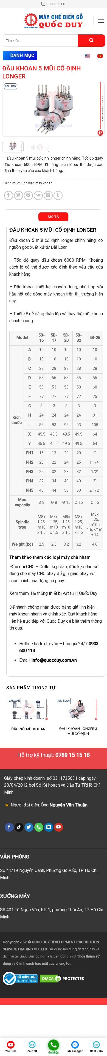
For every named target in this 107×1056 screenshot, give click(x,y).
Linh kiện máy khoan (36, 183)
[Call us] (38, 827)
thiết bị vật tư (61, 593)
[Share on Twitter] (18, 195)
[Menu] (101, 21)
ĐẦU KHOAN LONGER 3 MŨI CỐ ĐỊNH (78, 731)
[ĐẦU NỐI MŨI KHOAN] (28, 710)
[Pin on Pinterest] (28, 195)
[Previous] (11, 109)
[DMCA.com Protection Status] (63, 978)
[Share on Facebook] (8, 195)
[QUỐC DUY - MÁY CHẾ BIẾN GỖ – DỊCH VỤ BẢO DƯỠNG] (53, 21)
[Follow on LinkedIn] (48, 827)
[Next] (95, 109)
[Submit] (91, 40)
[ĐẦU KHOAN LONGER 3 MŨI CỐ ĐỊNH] (78, 710)
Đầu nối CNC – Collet (30, 566)
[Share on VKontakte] (38, 195)
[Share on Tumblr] (58, 195)
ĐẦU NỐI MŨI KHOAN (28, 729)
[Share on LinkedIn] (48, 195)
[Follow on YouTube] (58, 827)
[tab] (53, 216)
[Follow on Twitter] (28, 827)
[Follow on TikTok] (19, 827)
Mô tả (53, 217)
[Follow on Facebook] (9, 827)
